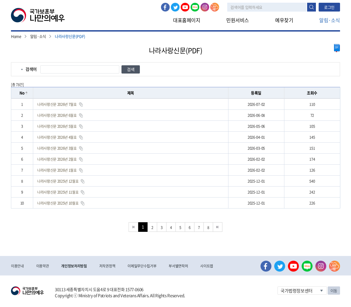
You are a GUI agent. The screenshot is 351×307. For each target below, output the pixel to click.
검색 (311, 7)
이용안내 (17, 265)
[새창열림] (337, 48)
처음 (133, 227)
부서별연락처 (178, 265)
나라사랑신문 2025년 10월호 (57, 202)
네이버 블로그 (195, 7)
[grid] (175, 153)
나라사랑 (214, 7)
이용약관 (42, 265)
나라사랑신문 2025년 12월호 (57, 181)
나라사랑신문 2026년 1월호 (57, 170)
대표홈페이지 (186, 20)
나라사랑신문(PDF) (70, 36)
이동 (333, 290)
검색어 (31, 69)
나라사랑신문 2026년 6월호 (57, 115)
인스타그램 (204, 7)
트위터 (175, 7)
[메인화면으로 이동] (38, 15)
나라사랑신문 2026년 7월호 (57, 104)
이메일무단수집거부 (142, 265)
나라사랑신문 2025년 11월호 (57, 192)
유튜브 (185, 7)
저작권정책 (107, 265)
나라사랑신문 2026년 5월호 (57, 126)
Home (16, 36)
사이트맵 (206, 265)
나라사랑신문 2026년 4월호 (57, 137)
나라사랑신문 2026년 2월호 (57, 159)
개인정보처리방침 (74, 265)
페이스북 (165, 7)
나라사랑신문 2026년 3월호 (57, 148)
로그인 (329, 7)
